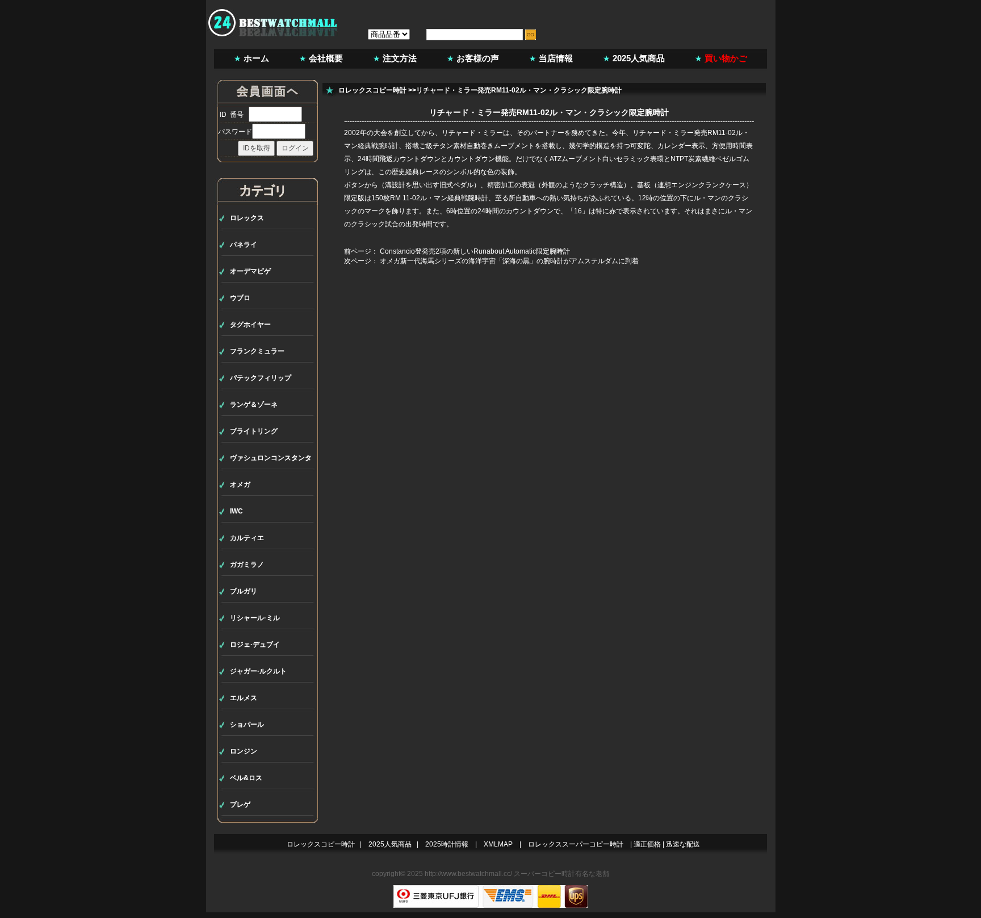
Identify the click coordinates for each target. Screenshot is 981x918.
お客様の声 (477, 58)
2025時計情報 (446, 844)
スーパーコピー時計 (544, 874)
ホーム (256, 58)
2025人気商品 (639, 58)
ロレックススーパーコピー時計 (575, 844)
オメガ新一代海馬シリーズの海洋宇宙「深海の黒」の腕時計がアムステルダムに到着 (509, 261)
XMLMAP (498, 844)
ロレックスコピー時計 (372, 90)
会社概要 (326, 58)
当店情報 (556, 58)
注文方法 (400, 58)
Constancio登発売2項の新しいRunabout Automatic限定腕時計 (475, 251)
